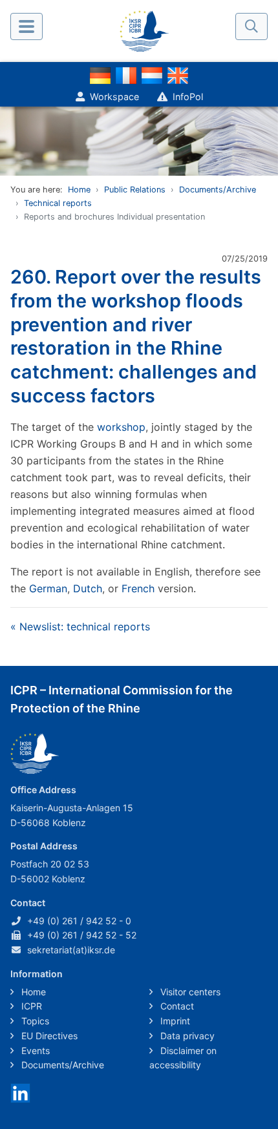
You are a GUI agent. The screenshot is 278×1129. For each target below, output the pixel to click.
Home (79, 189)
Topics (34, 1020)
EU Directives (48, 1035)
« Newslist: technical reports (80, 626)
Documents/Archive (217, 189)
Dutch (87, 588)
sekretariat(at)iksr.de (71, 949)
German (48, 588)
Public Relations (135, 189)
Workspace (114, 96)
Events (34, 1050)
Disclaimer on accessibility (183, 1058)
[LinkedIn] (20, 1091)
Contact (176, 1005)
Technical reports (58, 203)
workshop (121, 426)
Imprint (174, 1020)
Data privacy (186, 1035)
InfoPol (188, 96)
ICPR (30, 1005)
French (138, 588)
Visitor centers (189, 991)
